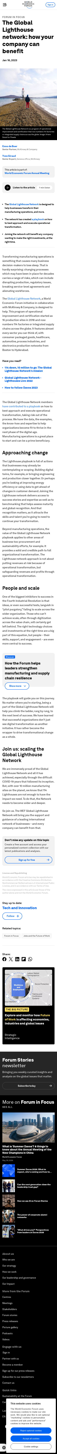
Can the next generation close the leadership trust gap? (34, 1185)
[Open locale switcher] (4, 1447)
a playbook (38, 219)
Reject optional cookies (31, 1430)
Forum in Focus (13, 17)
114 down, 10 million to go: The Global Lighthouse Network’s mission (28, 369)
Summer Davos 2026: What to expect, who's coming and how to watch (33, 1172)
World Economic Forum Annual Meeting (27, 173)
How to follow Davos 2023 (21, 387)
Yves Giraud (9, 156)
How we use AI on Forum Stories (32, 1201)
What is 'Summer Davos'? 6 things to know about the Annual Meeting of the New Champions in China (27, 1149)
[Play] (8, 188)
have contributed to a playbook (21, 406)
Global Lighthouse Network (24, 204)
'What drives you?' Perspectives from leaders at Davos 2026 (33, 1231)
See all (7, 1107)
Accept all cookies (31, 1438)
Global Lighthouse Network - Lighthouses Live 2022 (23, 379)
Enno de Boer (9, 146)
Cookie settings (31, 1446)
